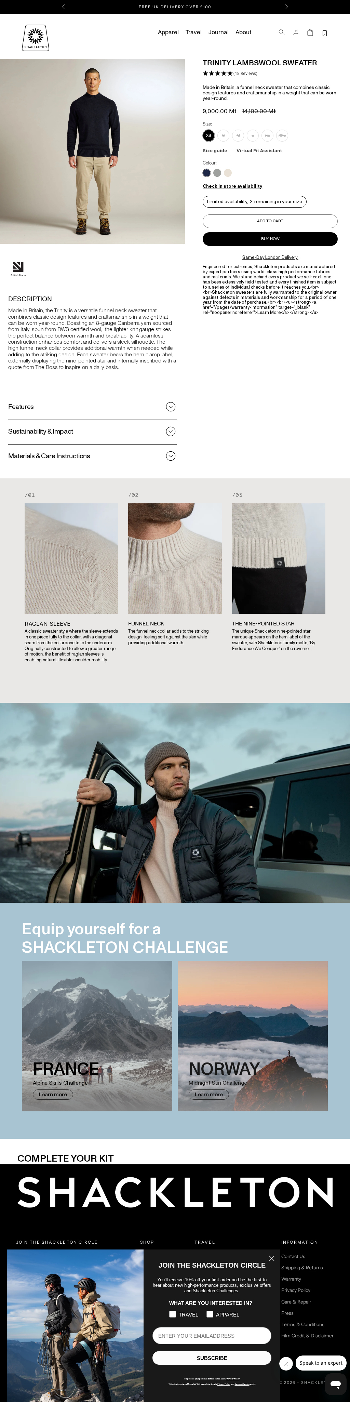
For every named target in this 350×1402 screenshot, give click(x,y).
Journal (218, 32)
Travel (194, 32)
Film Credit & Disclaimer (307, 1336)
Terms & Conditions (302, 1324)
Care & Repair (296, 1302)
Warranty (291, 1279)
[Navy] (207, 173)
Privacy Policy (295, 1290)
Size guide (215, 150)
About (243, 32)
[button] (230, 73)
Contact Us (293, 1256)
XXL (282, 135)
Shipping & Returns (302, 1268)
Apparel (168, 32)
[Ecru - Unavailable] (228, 173)
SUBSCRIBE (212, 1358)
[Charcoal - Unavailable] (217, 173)
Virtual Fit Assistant (259, 150)
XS (208, 135)
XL (267, 135)
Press (287, 1313)
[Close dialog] (272, 1258)
